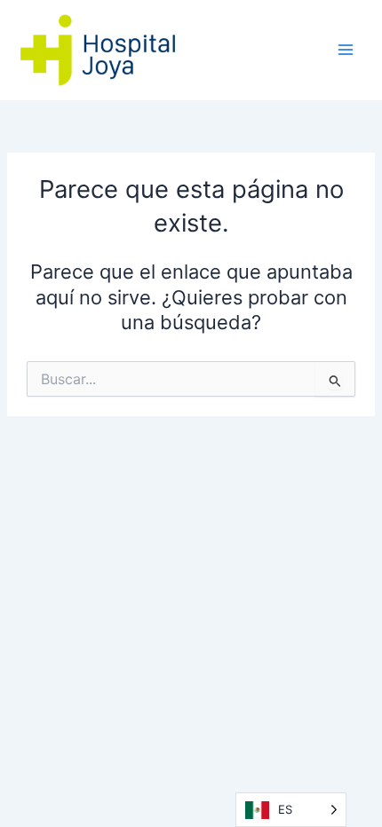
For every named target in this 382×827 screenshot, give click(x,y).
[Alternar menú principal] (345, 49)
